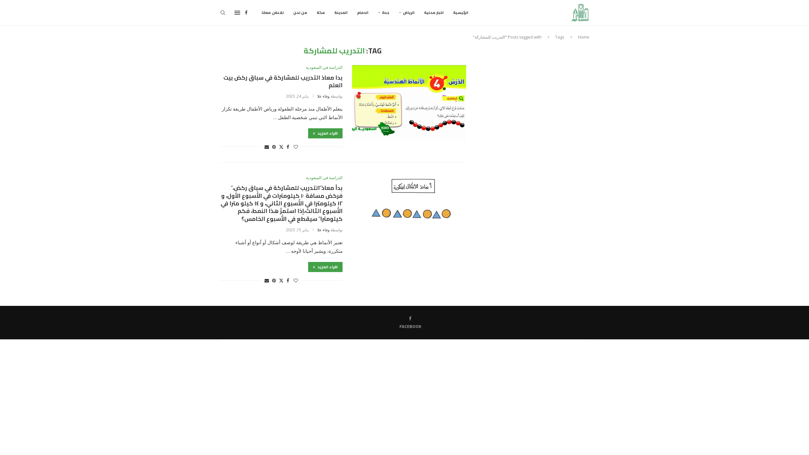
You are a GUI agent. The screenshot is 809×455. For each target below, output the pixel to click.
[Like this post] (296, 147)
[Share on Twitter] (281, 147)
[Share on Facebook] (288, 147)
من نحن (300, 12)
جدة (385, 12)
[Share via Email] (267, 147)
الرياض (409, 12)
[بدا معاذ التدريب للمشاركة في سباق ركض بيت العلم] (409, 103)
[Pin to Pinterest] (274, 147)
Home (583, 37)
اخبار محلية (434, 12)
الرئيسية (460, 12)
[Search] (223, 12)
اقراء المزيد (327, 133)
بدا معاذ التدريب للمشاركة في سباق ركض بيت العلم (283, 81)
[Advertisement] (535, 90)
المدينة (341, 12)
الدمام (362, 12)
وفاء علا (323, 96)
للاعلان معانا (273, 12)
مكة (321, 12)
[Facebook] (246, 12)
